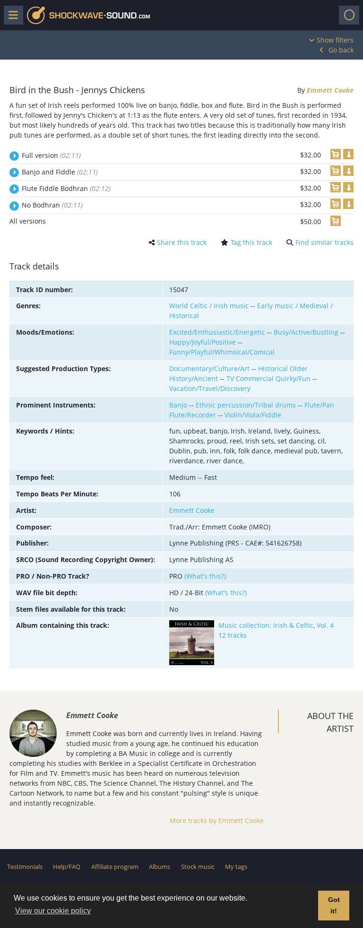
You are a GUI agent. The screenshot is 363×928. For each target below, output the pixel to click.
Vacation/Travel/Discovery (210, 388)
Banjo (178, 404)
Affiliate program (114, 866)
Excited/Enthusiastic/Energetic (217, 332)
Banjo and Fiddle (60, 171)
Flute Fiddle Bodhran (66, 188)
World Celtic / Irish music (209, 305)
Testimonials (25, 866)
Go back (341, 49)
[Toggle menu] (13, 15)
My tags (236, 866)
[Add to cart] (335, 154)
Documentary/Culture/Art (209, 368)
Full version (51, 155)
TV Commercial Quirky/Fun (268, 378)
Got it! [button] (334, 905)
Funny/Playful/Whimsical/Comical (222, 351)
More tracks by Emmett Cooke (217, 820)
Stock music (198, 866)
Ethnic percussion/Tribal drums (246, 404)
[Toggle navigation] (349, 15)
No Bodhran (52, 204)
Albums (159, 866)
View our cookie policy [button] (53, 911)
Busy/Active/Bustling (306, 332)
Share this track (182, 242)
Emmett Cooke (330, 90)
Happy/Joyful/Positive (202, 342)
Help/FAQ (66, 866)
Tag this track (251, 242)
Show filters (335, 39)
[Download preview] (348, 154)
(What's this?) (205, 576)
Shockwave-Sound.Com (88, 15)
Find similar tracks (324, 242)
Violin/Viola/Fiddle (253, 414)
